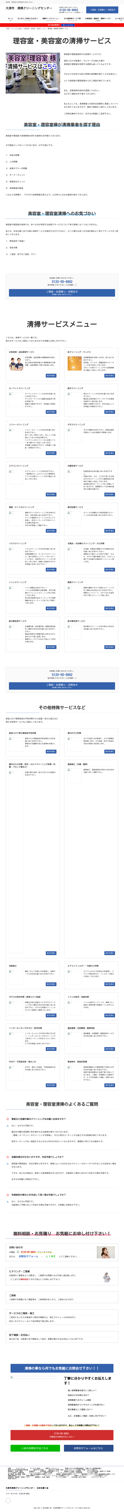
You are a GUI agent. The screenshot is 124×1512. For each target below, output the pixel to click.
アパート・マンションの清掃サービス (56, 1475)
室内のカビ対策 (38, 1470)
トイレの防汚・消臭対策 (16, 1472)
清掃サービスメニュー (52, 1468)
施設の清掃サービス (32, 1475)
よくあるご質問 (92, 1472)
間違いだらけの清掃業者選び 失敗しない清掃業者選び (83, 1468)
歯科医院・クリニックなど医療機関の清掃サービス (98, 1474)
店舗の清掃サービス (14, 1475)
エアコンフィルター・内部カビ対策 (40, 1472)
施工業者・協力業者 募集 (16, 1474)
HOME (9, 1468)
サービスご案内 (35, 1468)
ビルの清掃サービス (100, 1475)
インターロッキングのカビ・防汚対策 (70, 1472)
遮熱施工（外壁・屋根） (16, 1471)
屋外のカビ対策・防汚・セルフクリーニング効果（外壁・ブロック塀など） (73, 1470)
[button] (62, 1435)
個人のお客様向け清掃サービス (41, 1474)
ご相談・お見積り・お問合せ (102, 10)
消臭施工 (32, 1471)
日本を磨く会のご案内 (78, 1477)
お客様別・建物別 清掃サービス (19, 1477)
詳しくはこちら (68, 25)
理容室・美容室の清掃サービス (66, 1474)
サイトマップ (20, 1468)
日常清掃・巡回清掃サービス (49, 1471)
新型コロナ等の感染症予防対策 (18, 1470)
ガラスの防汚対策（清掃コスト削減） (99, 1471)
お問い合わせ (12, 1478)
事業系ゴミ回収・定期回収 (73, 1471)
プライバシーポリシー (98, 1477)
